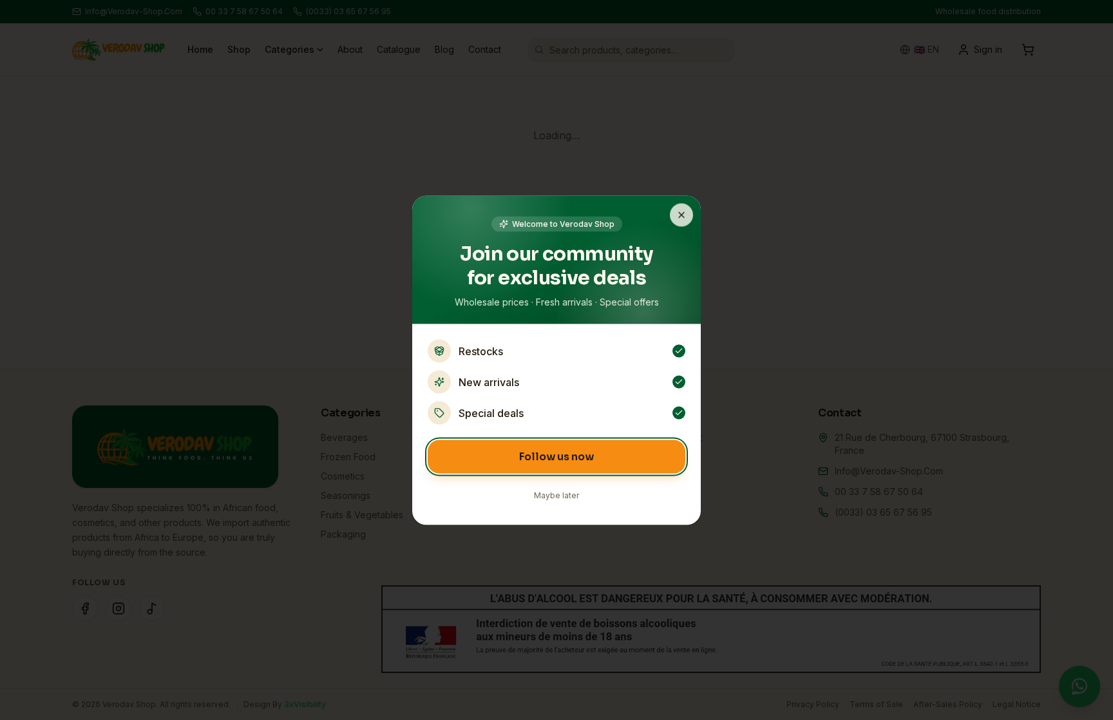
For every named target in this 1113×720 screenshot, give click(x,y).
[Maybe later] (681, 214)
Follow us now (556, 456)
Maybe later (556, 495)
